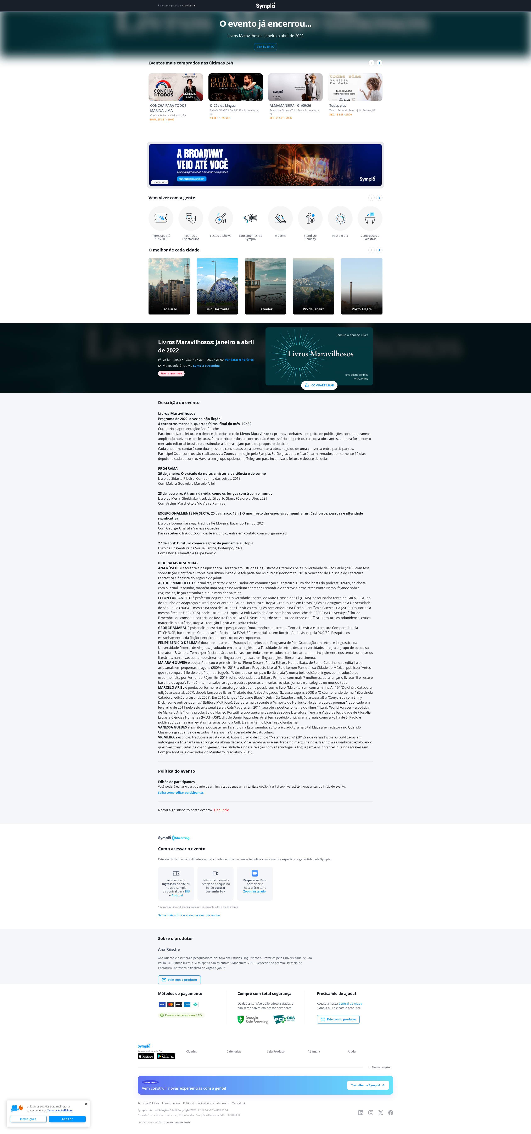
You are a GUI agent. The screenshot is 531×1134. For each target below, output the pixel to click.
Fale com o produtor (182, 980)
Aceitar (67, 1119)
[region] (48, 1113)
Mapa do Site (239, 1103)
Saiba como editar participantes (181, 792)
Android (177, 895)
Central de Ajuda (350, 1003)
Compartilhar (322, 385)
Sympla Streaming (206, 366)
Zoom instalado (254, 891)
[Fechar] (85, 1104)
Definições (28, 1119)
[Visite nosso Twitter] (380, 1112)
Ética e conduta (171, 1103)
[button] (17, 1108)
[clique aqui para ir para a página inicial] (265, 6)
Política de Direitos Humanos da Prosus (206, 1103)
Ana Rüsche (189, 5)
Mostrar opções (381, 1067)
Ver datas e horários (239, 360)
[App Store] (146, 1056)
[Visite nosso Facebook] (390, 1112)
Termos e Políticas (148, 1103)
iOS (187, 891)
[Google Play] (166, 1056)
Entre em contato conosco (174, 1122)
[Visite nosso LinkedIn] (360, 1112)
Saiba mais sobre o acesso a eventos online (189, 915)
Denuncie (221, 810)
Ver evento (265, 47)
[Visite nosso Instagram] (370, 1112)
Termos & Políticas (59, 1110)
